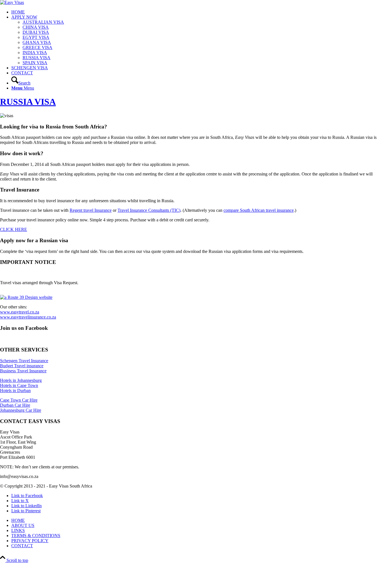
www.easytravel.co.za (19, 312)
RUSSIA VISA (28, 102)
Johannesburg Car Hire (20, 410)
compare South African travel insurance (259, 210)
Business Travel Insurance (23, 370)
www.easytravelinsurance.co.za (28, 317)
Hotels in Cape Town (19, 385)
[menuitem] (198, 12)
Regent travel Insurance (91, 210)
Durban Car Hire (15, 405)
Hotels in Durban (15, 390)
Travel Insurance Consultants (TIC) (149, 210)
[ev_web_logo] (12, 2)
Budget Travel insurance (21, 365)
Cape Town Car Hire (18, 400)
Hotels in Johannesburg (21, 380)
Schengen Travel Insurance (24, 360)
